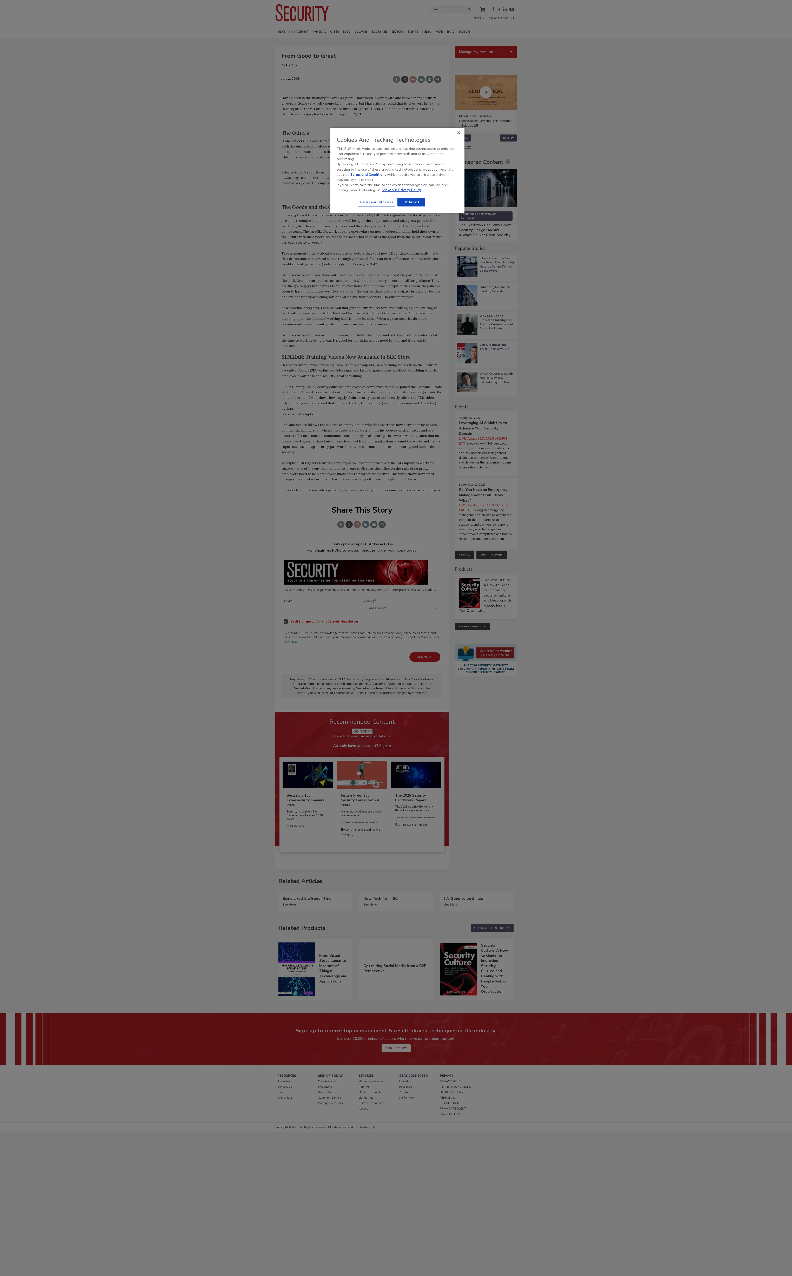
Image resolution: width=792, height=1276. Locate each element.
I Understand (411, 202)
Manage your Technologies (376, 202)
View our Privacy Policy (401, 190)
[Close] (458, 132)
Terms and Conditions (368, 174)
